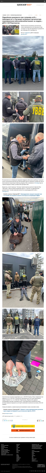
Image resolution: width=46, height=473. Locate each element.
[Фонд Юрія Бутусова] (23, 426)
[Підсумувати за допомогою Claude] (39, 420)
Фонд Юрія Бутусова (4, 447)
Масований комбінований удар (37, 448)
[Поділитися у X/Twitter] (4, 420)
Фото (8, 15)
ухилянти (19, 416)
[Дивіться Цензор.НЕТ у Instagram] (39, 471)
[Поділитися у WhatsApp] (8, 420)
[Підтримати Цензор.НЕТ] (23, 430)
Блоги (17, 451)
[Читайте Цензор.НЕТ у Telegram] (33, 471)
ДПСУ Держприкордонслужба (9, 416)
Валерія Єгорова (8, 413)
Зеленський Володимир (35, 451)
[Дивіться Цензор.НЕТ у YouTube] (35, 471)
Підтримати (3, 446)
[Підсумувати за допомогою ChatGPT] (37, 420)
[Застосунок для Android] (41, 471)
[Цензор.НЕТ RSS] (44, 471)
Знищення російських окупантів (37, 445)
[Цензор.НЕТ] (24, 5)
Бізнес (17, 454)
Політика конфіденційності (5, 450)
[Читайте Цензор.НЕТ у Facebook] (30, 471)
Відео (17, 449)
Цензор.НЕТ (24, 34)
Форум (17, 452)
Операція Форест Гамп (35, 444)
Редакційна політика (4, 451)
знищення (33, 455)
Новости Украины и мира (5, 452)
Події (17, 446)
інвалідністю (5, 191)
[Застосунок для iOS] (42, 471)
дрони (33, 452)
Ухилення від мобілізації (15, 15)
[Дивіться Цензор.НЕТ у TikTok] (37, 471)
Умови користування (4, 449)
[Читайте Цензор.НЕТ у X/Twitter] (32, 471)
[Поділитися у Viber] (10, 420)
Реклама (2, 448)
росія (33, 454)
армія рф (33, 453)
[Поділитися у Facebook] (3, 420)
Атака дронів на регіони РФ (36, 447)
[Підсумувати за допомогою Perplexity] (41, 420)
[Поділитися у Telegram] (6, 420)
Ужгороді (37, 183)
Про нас (2, 444)
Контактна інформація (4, 445)
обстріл (33, 450)
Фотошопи (18, 450)
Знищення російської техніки (36, 446)
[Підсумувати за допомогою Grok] (43, 420)
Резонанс (18, 447)
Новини (4, 15)
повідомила (27, 32)
